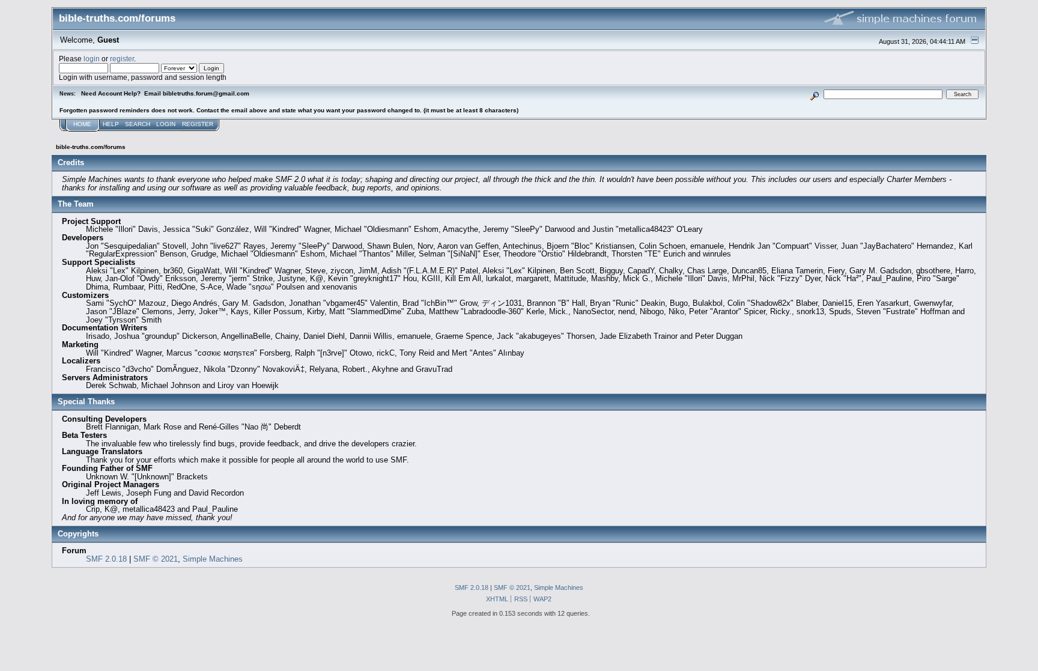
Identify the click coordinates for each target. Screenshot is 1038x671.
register (122, 58)
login (91, 58)
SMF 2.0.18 (106, 558)
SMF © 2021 (155, 558)
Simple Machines (213, 558)
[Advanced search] (814, 94)
